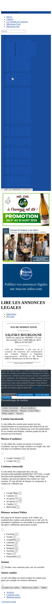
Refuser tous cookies (30, 588)
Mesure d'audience (28, 408)
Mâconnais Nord (13, 24)
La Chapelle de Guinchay (17, 22)
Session (19, 414)
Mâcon (9, 17)
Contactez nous (12, 595)
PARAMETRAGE (8, 395)
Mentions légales (13, 597)
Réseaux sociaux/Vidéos (29, 411)
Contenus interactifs (10, 411)
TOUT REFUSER (42, 395)
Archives (10, 592)
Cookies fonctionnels (10, 408)
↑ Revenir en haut (8, 602)
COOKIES (6, 398)
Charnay (10, 19)
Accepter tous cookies (10, 588)
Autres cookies (8, 414)
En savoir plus (38, 388)
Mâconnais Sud (12, 26)
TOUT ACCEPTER (25, 395)
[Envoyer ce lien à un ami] (10, 316)
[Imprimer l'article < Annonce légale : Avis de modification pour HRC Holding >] (11, 314)
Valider (43, 588)
